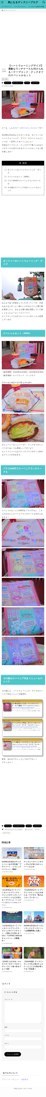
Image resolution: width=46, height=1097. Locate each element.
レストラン (35, 82)
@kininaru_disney (28, 128)
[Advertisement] (23, 36)
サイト (6, 1043)
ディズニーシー (17, 82)
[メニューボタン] (2, 2)
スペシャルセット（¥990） (18, 177)
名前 (5, 1027)
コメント (8, 999)
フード (27, 82)
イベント (7, 82)
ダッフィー (28, 829)
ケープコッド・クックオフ (13, 829)
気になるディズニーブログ (23, 2)
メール (6, 1035)
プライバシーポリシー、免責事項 (15, 1079)
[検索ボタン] (44, 2)
